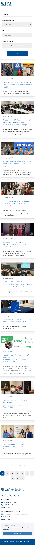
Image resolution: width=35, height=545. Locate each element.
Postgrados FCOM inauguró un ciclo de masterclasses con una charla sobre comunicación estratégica (17, 122)
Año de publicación (8, 20)
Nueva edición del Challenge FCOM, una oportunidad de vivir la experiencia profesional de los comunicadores (17, 358)
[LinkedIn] (2, 495)
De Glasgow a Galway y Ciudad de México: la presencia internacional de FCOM (17, 84)
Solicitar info (17, 533)
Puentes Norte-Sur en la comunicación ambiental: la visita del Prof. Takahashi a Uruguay (17, 284)
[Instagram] (6, 495)
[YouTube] (14, 495)
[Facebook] (18, 495)
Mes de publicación (8, 31)
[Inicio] (6, 3)
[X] (10, 495)
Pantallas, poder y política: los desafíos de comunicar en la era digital (15, 446)
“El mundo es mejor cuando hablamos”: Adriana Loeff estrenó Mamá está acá (16, 244)
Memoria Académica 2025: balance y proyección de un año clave (17, 320)
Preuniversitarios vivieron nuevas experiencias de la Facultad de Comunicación (16, 203)
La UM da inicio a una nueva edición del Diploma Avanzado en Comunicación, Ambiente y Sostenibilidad (17, 403)
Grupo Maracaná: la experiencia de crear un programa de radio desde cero (17, 163)
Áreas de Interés (7, 41)
